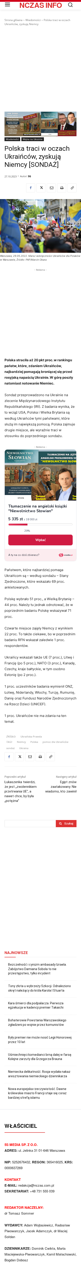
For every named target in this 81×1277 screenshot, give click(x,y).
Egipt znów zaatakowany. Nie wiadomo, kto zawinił (60, 786)
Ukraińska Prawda (31, 736)
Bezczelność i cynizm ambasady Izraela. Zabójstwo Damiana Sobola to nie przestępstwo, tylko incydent (37, 969)
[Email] (51, 187)
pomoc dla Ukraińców (55, 742)
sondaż (10, 748)
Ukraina (23, 748)
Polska (34, 742)
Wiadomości (33, 20)
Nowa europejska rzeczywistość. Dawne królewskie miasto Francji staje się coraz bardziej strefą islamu (37, 1093)
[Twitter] (40, 187)
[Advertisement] (40, 69)
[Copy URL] (72, 187)
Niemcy (21, 742)
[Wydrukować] (61, 187)
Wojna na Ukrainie (33, 139)
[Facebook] (30, 187)
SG (29, 176)
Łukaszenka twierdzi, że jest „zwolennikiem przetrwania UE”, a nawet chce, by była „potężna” (20, 791)
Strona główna (13, 20)
